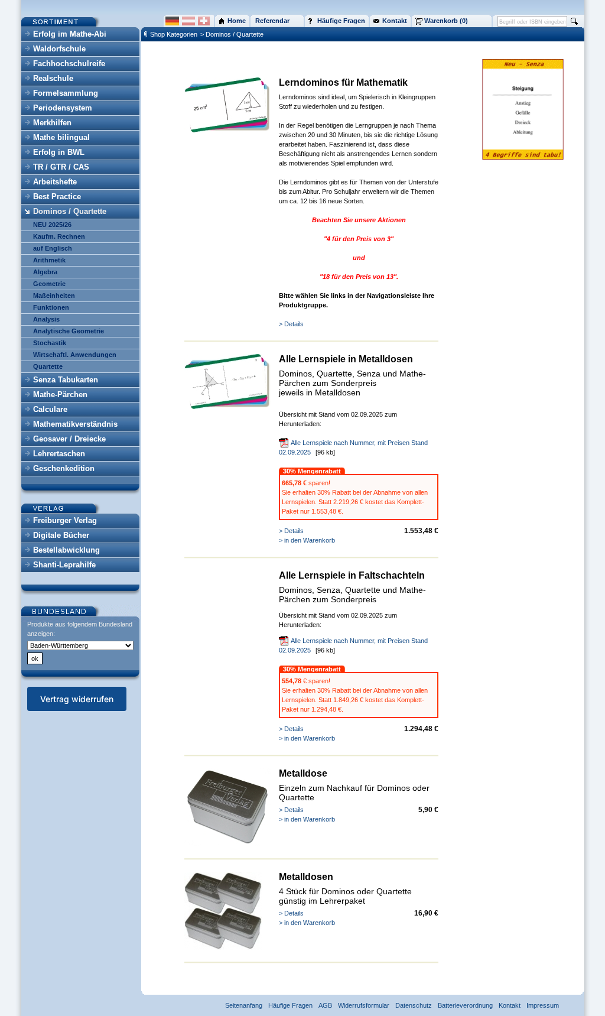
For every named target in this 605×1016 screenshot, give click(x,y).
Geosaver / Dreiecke (69, 438)
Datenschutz (413, 1005)
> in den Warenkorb (307, 540)
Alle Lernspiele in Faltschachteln (352, 575)
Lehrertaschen (59, 453)
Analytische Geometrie (68, 331)
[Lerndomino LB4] (228, 130)
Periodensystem (62, 107)
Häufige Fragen (290, 1005)
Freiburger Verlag (65, 520)
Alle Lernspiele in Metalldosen (346, 359)
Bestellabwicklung (66, 550)
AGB (325, 1005)
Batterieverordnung (465, 1005)
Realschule (53, 78)
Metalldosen (306, 877)
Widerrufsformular (363, 1005)
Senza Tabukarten (65, 379)
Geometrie (49, 283)
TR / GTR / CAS (61, 167)
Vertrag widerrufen (76, 699)
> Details (291, 323)
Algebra (45, 271)
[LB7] (228, 406)
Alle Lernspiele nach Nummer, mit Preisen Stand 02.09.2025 (353, 447)
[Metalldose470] (223, 947)
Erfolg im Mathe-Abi (69, 34)
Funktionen (51, 307)
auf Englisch (52, 248)
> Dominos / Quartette (232, 34)
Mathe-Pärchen (60, 394)
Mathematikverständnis (75, 424)
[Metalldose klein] (227, 844)
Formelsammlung (65, 93)
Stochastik (49, 342)
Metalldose (303, 773)
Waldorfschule (59, 48)
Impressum (542, 1005)
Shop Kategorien (173, 34)
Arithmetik (49, 260)
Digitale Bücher (61, 535)
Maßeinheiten (54, 295)
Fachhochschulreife (69, 63)
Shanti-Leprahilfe (64, 564)
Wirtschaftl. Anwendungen (74, 354)
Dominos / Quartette (69, 211)
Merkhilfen (52, 122)
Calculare (50, 409)
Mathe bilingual (61, 137)
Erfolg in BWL (58, 152)
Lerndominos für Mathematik (343, 82)
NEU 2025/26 (52, 224)
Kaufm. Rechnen (59, 236)
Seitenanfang (243, 1005)
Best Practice (57, 196)
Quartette (48, 366)
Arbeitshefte (55, 181)
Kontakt (510, 1005)
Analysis (46, 319)
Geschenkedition (64, 468)
